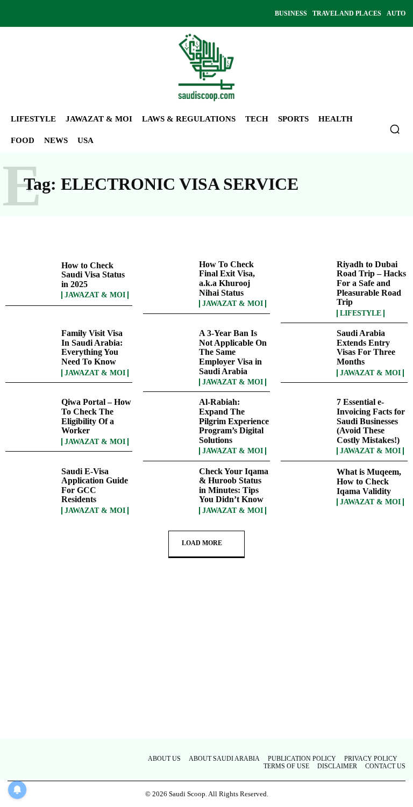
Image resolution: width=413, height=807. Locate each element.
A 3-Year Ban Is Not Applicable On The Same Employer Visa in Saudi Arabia (233, 351)
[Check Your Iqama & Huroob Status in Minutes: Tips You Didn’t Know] (168, 487)
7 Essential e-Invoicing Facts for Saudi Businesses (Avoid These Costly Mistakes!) (371, 420)
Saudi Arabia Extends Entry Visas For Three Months (366, 347)
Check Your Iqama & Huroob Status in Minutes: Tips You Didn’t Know (233, 485)
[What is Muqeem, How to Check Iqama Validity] (306, 487)
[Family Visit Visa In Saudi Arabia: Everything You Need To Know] (30, 348)
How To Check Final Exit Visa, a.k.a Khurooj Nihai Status (227, 278)
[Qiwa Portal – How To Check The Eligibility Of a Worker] (30, 417)
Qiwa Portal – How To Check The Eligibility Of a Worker (96, 416)
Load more (202, 543)
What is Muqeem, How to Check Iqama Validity (369, 481)
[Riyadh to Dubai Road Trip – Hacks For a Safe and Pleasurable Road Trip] (306, 280)
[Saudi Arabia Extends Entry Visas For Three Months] (306, 348)
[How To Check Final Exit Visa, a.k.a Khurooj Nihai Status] (168, 280)
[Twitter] (50, 13)
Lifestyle (360, 313)
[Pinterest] (68, 13)
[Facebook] (14, 13)
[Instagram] (32, 13)
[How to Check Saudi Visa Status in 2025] (30, 280)
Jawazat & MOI (95, 295)
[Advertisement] (206, 659)
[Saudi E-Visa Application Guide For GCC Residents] (30, 487)
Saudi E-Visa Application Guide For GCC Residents (94, 485)
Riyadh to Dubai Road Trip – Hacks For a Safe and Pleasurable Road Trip (371, 283)
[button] (394, 129)
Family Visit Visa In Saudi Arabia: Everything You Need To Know (92, 347)
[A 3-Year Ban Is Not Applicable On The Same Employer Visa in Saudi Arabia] (168, 348)
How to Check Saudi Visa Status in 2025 (93, 275)
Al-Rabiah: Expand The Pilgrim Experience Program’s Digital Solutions (234, 420)
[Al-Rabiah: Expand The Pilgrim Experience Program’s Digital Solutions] (168, 417)
